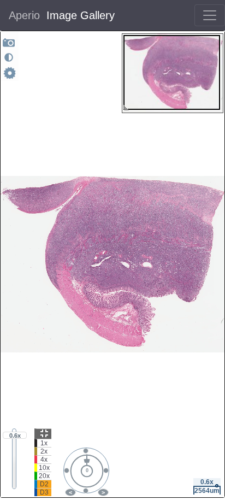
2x (44, 451)
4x (44, 459)
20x (44, 476)
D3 (44, 492)
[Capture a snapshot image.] (9, 42)
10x (44, 468)
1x (44, 443)
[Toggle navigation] (209, 15)
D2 (44, 484)
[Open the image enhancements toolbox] (8, 57)
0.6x (15, 435)
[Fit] (42, 433)
